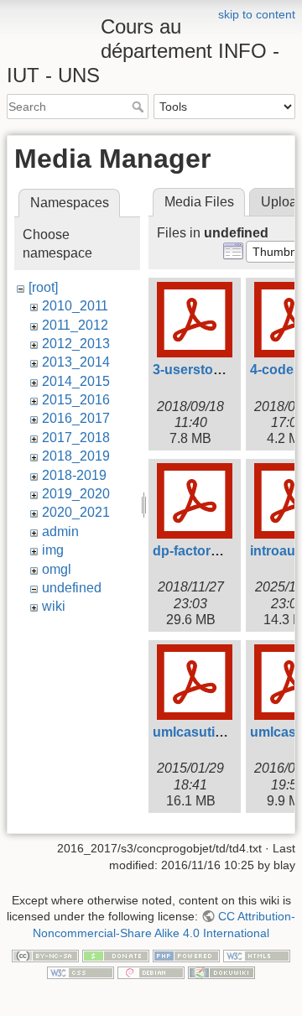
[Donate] (115, 955)
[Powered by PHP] (186, 955)
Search (140, 106)
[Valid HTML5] (256, 955)
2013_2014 (76, 362)
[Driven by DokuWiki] (221, 971)
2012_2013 (76, 343)
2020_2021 (76, 512)
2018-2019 (74, 475)
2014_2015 (76, 381)
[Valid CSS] (80, 971)
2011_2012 (75, 325)
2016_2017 (76, 418)
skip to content (256, 14)
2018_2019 (76, 456)
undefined (72, 588)
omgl (56, 569)
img (53, 550)
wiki (53, 606)
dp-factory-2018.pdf (215, 551)
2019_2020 (76, 494)
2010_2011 (75, 306)
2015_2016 (76, 400)
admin (60, 531)
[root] (43, 287)
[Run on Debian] (151, 971)
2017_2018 (76, 437)
